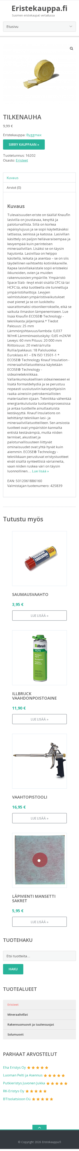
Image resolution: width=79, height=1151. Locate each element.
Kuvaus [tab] (12, 177)
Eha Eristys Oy (14, 1067)
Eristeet (22, 160)
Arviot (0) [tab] (14, 187)
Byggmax (34, 135)
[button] (71, 48)
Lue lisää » (40, 471)
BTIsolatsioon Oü (17, 1099)
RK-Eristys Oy (13, 1091)
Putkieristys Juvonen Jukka (24, 1083)
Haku (13, 969)
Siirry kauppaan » (24, 144)
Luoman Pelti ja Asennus (23, 1075)
